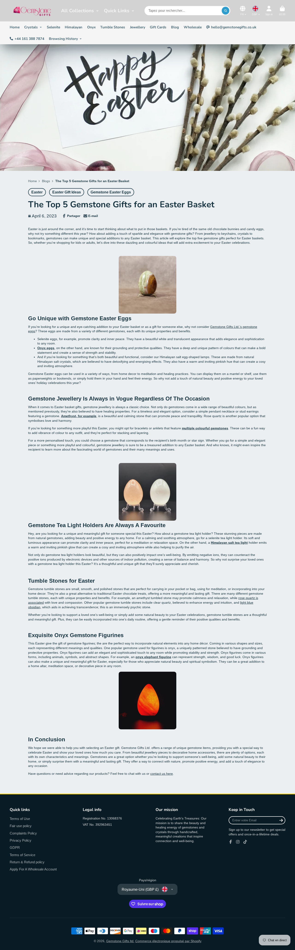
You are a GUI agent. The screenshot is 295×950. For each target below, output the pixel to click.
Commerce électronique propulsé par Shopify (168, 941)
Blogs (46, 181)
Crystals (31, 27)
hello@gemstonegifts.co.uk (233, 27)
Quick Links (116, 10)
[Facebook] (231, 842)
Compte (269, 11)
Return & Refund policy (27, 862)
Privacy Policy (20, 840)
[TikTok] (245, 842)
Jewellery (137, 27)
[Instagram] (238, 842)
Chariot (282, 11)
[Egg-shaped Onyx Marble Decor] (147, 312)
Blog (175, 27)
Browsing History (63, 38)
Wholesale (193, 27)
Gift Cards (158, 27)
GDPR (15, 847)
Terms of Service (22, 855)
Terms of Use (20, 819)
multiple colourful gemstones (205, 428)
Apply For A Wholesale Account (33, 869)
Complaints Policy (23, 833)
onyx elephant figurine (153, 657)
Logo (32, 10)
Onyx (91, 27)
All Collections (77, 10)
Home (15, 27)
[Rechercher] (226, 11)
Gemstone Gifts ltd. (120, 941)
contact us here (161, 773)
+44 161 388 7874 (29, 38)
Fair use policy (21, 826)
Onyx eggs (45, 348)
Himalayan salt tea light (229, 542)
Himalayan (73, 27)
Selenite (53, 27)
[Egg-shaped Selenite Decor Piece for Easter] (147, 519)
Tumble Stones (112, 27)
